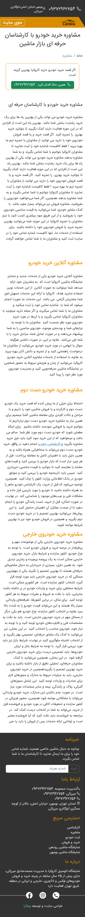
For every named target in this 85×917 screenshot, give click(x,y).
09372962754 (65, 799)
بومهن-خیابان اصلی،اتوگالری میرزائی (26, 9)
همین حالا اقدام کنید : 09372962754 (40, 85)
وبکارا (27, 906)
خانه (80, 56)
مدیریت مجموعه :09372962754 (54, 789)
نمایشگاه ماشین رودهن (64, 847)
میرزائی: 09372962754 (60, 794)
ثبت (74, 768)
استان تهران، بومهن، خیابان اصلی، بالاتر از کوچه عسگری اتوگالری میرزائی (46, 806)
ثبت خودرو (72, 837)
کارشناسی (73, 827)
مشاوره (75, 832)
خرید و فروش (71, 842)
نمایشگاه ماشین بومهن (65, 852)
